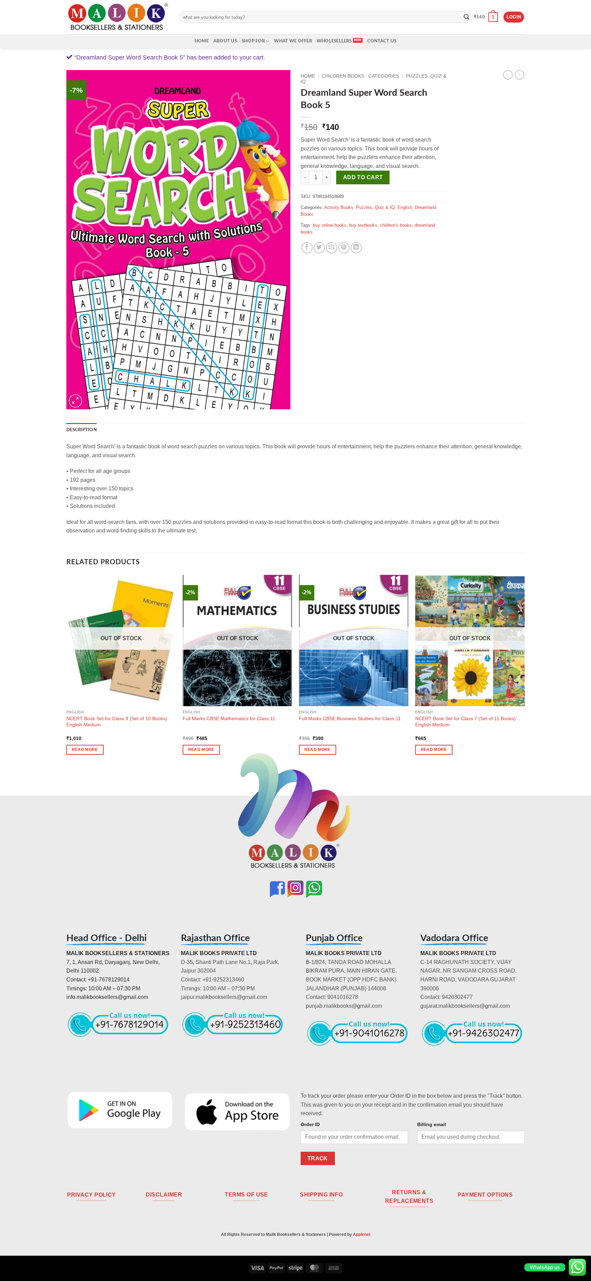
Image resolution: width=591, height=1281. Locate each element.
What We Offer (293, 41)
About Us (225, 41)
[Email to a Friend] (331, 247)
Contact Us (382, 41)
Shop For (253, 41)
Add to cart (363, 177)
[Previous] (67, 671)
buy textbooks (363, 225)
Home (202, 41)
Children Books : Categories (360, 76)
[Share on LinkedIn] (356, 247)
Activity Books (338, 207)
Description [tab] (81, 430)
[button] (486, 17)
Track (317, 1158)
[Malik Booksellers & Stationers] (117, 17)
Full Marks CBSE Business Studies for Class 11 (350, 718)
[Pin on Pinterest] (344, 247)
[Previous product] (519, 75)
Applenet (361, 1234)
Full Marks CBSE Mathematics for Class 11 (229, 718)
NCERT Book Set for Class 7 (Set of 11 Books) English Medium (465, 722)
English (404, 207)
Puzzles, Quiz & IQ (375, 207)
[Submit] (466, 17)
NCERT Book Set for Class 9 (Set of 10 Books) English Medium (116, 722)
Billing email (431, 1124)
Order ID (310, 1124)
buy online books (329, 225)
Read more (85, 750)
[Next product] (508, 75)
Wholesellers (334, 41)
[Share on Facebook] (307, 247)
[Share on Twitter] (319, 247)
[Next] (524, 671)
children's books (396, 225)
